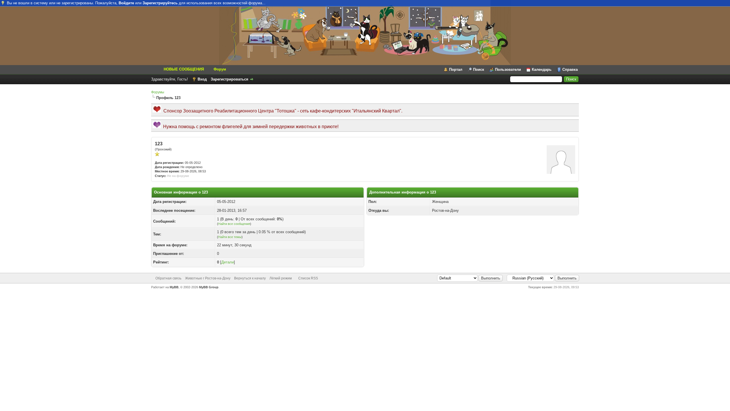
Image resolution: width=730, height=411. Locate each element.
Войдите (126, 3)
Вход (202, 79)
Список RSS (308, 278)
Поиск (478, 69)
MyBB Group (208, 287)
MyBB (174, 287)
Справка (570, 69)
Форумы (157, 92)
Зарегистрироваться (229, 79)
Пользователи (508, 69)
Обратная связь (168, 278)
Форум (220, 69)
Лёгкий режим (280, 278)
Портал (455, 69)
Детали (227, 262)
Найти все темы (230, 237)
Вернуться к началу (250, 278)
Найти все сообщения (234, 223)
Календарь (541, 69)
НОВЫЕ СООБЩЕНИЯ (184, 69)
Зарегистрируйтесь (160, 3)
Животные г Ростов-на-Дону (207, 278)
